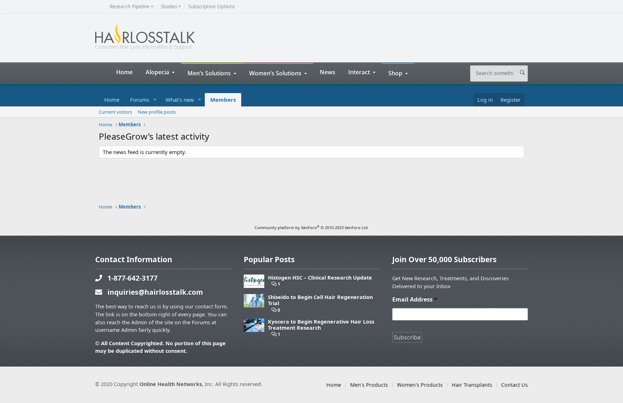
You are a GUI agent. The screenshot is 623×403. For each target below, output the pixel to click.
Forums (139, 99)
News (327, 72)
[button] (155, 99)
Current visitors (115, 112)
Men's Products (369, 384)
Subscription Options (211, 6)
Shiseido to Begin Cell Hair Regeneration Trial (320, 300)
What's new (179, 99)
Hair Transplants (472, 384)
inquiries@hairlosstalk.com (155, 292)
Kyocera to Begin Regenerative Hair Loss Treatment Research (321, 325)
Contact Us (514, 384)
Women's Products (420, 384)
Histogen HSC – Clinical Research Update (320, 278)
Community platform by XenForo (312, 227)
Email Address (414, 299)
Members (223, 99)
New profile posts (157, 112)
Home (124, 72)
